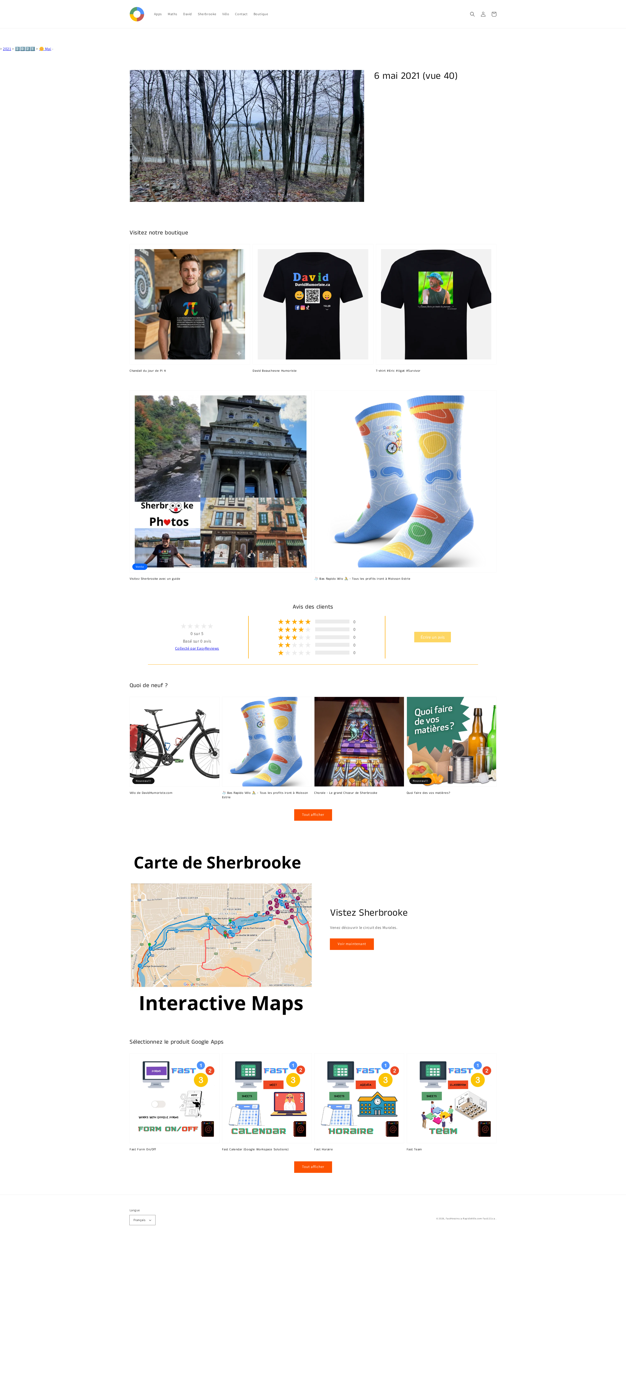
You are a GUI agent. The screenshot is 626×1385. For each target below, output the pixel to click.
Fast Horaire (323, 1149)
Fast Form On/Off (143, 1149)
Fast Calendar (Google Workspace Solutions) (255, 1149)
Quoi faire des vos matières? (428, 793)
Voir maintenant (352, 943)
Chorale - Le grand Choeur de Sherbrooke (345, 793)
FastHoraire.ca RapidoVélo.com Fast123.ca (470, 1218)
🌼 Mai (45, 48)
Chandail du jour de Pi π (148, 371)
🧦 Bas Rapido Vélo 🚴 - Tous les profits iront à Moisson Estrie (362, 579)
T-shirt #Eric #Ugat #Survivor (398, 371)
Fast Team (414, 1149)
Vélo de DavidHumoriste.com (151, 793)
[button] (472, 14)
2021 (7, 48)
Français (139, 1220)
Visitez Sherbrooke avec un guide (155, 579)
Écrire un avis (433, 637)
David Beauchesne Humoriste (275, 371)
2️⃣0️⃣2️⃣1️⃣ (25, 48)
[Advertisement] (146, 1311)
